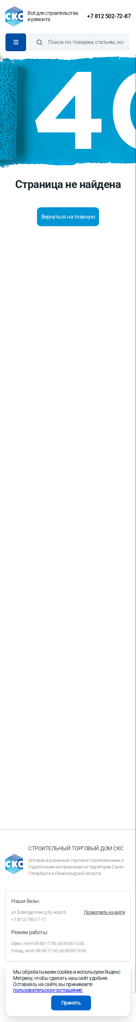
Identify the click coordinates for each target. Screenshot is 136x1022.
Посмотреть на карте (104, 912)
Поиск (39, 42)
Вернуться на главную (68, 216)
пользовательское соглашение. (48, 990)
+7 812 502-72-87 (109, 16)
